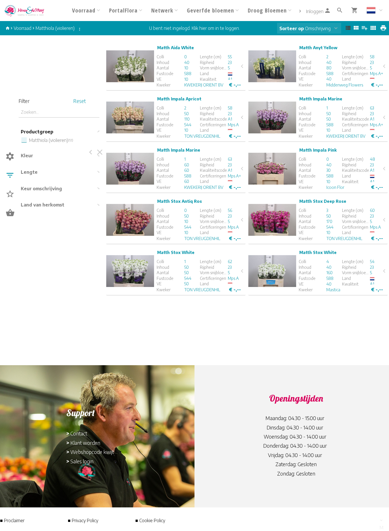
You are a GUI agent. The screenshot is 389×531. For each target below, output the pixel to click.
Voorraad (22, 28)
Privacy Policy (85, 520)
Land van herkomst (42, 205)
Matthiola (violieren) (55, 28)
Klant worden (85, 442)
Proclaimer (14, 520)
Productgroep (37, 132)
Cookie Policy (152, 520)
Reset (79, 101)
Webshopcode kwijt (92, 452)
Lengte (29, 172)
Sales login (81, 461)
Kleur (27, 155)
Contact (78, 433)
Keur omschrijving (41, 188)
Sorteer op (291, 28)
